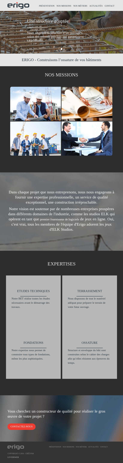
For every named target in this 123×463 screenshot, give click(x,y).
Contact (109, 6)
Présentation (46, 6)
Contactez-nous (21, 426)
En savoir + (51, 118)
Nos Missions (64, 6)
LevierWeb (13, 457)
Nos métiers (80, 6)
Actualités (96, 6)
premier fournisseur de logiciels (59, 219)
